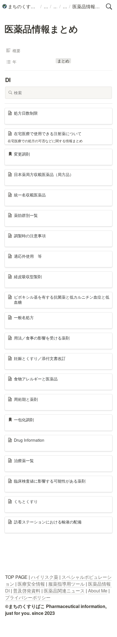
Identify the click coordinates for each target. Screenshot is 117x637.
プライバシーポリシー (28, 597)
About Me (97, 590)
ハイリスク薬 (44, 577)
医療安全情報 (31, 584)
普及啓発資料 (26, 590)
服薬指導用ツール (66, 584)
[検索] (109, 6)
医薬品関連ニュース (64, 590)
